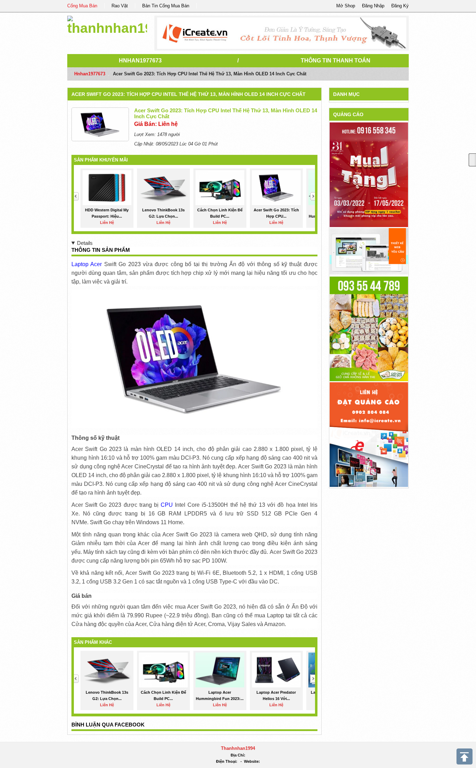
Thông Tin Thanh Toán (335, 60)
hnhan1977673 (140, 60)
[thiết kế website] (281, 33)
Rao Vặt (120, 5)
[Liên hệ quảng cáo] (369, 434)
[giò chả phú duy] (369, 328)
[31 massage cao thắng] (369, 174)
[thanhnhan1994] (107, 24)
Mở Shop (345, 5)
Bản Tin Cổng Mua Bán (165, 5)
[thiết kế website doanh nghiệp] (369, 251)
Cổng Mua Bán (82, 5)
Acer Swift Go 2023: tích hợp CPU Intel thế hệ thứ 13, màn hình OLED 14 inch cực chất (188, 94)
